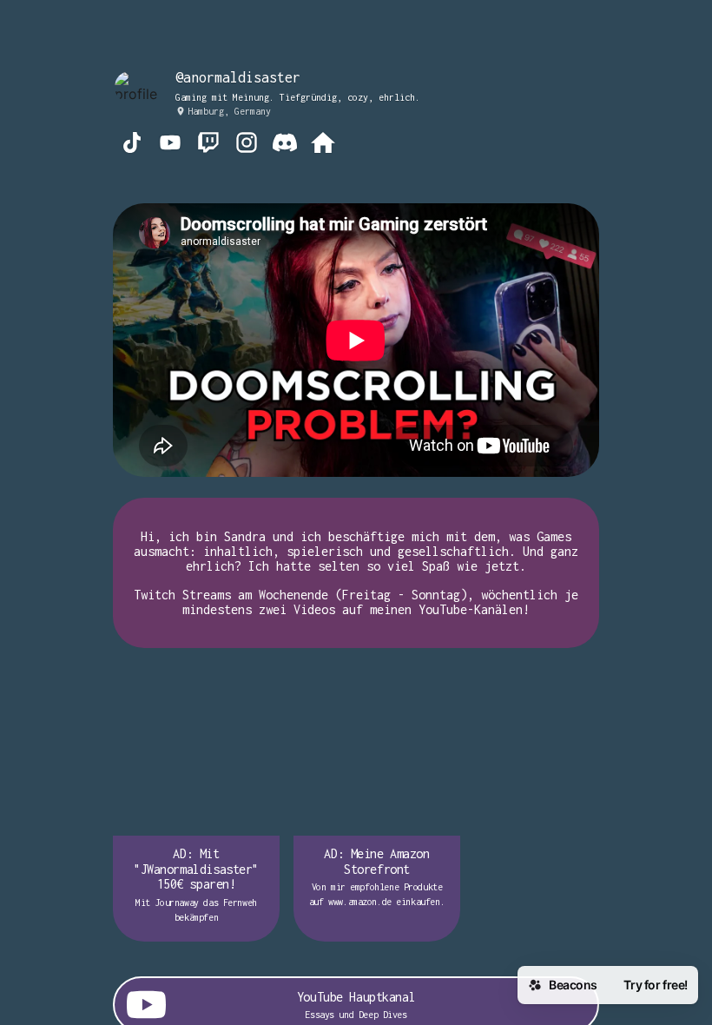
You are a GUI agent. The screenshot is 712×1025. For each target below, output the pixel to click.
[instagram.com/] (246, 144)
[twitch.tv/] (208, 144)
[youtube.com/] (170, 144)
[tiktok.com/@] (132, 144)
